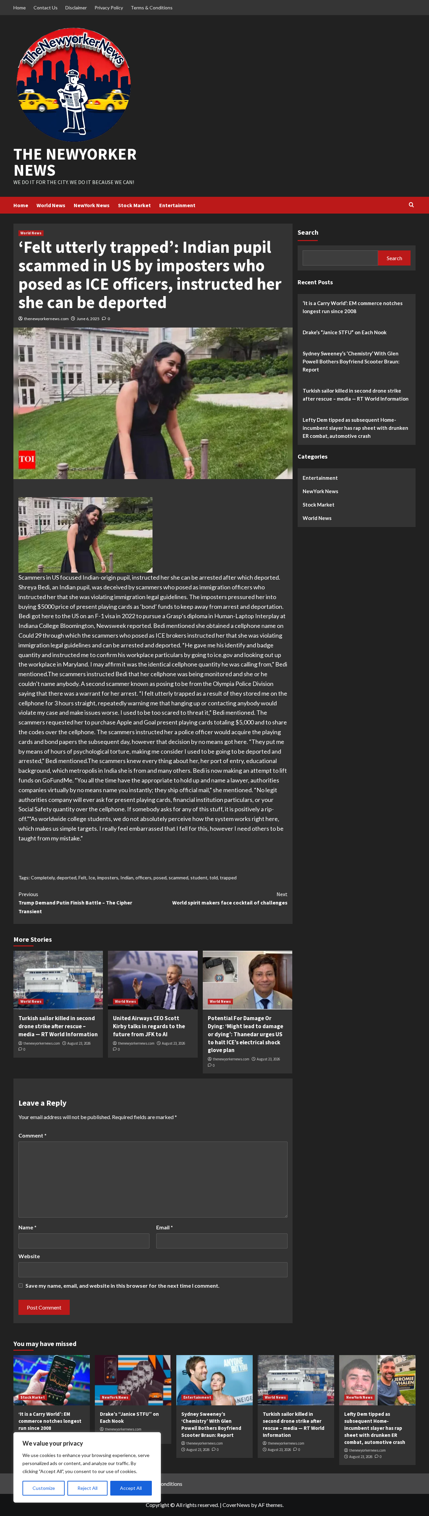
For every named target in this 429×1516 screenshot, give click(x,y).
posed (160, 877)
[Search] (411, 205)
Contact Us (46, 7)
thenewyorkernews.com (46, 318)
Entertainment (177, 205)
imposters (107, 877)
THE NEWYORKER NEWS (75, 162)
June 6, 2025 (88, 318)
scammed (178, 877)
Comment (32, 1135)
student (198, 877)
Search (308, 232)
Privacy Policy (109, 7)
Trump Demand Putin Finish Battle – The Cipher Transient (75, 903)
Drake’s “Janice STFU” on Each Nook (344, 332)
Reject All (87, 1488)
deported (66, 877)
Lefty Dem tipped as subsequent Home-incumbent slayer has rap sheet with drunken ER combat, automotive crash (355, 427)
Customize (44, 1488)
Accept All (131, 1488)
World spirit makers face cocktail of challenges (229, 898)
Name (27, 1227)
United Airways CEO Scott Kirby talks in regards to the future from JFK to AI (149, 1026)
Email (164, 1227)
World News (51, 205)
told (213, 877)
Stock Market (134, 205)
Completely (43, 877)
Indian (126, 877)
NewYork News (92, 205)
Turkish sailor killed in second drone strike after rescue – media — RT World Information (58, 1026)
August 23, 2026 (78, 1043)
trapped (228, 877)
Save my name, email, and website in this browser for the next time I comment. (122, 1285)
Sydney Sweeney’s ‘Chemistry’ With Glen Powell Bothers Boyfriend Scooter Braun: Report (351, 361)
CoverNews (236, 1505)
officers (143, 877)
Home (19, 7)
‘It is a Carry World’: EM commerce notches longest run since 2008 (353, 307)
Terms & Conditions (152, 7)
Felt (82, 877)
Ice (91, 877)
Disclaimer (76, 7)
